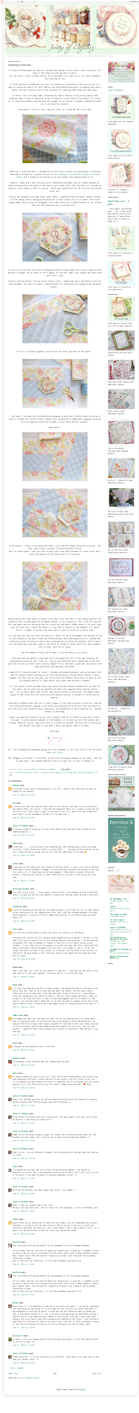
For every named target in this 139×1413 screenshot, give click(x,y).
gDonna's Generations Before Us (119, 957)
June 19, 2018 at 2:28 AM (23, 1007)
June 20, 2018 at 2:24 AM (23, 1264)
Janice (15, 863)
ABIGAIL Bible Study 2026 (65, 56)
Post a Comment (17, 1368)
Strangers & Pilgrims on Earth (120, 950)
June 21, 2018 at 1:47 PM (23, 1345)
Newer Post (13, 1373)
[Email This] (61, 769)
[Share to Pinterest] (69, 769)
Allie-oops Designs (21, 889)
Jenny (15, 929)
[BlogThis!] (63, 769)
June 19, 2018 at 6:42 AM (23, 1065)
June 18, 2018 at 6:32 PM (23, 835)
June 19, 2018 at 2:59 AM (23, 1035)
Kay (14, 803)
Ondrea (15, 1219)
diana (15, 1043)
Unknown (16, 785)
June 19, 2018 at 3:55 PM (23, 1211)
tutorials (79, 56)
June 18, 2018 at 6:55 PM (23, 855)
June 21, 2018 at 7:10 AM (23, 1328)
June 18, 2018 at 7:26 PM (23, 881)
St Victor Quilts (117, 920)
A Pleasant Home (117, 916)
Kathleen (16, 1058)
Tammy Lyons (18, 1015)
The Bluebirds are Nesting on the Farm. (119, 938)
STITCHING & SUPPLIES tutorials (96, 56)
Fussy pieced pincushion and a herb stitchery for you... (121, 932)
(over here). (57, 752)
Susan (15, 1166)
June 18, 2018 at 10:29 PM (24, 959)
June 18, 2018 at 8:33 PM (23, 921)
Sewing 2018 (72, 772)
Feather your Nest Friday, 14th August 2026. (118, 943)
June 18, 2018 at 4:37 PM (23, 818)
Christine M (18, 1336)
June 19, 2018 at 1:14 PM (23, 1178)
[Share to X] (65, 769)
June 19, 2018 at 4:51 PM (23, 1234)
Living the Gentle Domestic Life (53, 772)
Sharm (15, 843)
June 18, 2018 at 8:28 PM (23, 898)
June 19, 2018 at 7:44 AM (23, 1141)
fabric (36, 772)
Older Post (96, 1373)
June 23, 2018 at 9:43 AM (23, 1363)
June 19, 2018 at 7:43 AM (23, 1123)
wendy (15, 985)
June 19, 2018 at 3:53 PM (23, 1193)
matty (15, 1073)
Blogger (82, 1389)
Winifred (16, 1242)
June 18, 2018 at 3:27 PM (23, 795)
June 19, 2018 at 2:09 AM (23, 977)
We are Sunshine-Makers (120, 953)
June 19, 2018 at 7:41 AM (23, 1105)
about (111, 56)
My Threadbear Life (118, 899)
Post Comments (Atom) (30, 1378)
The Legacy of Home (118, 914)
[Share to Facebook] (67, 769)
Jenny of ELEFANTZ (118, 927)
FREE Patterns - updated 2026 (23, 56)
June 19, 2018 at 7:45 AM (23, 1158)
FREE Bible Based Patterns (45, 56)
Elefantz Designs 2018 (24, 772)
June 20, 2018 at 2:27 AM (23, 1295)
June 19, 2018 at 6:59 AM (23, 1088)
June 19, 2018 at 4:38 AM (23, 1050)
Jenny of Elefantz (20, 826)
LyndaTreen (17, 906)
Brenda (15, 1303)
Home (8, 56)
